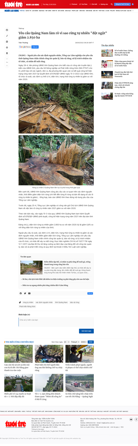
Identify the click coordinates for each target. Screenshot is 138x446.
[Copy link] (6, 36)
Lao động (35, 10)
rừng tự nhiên (28, 302)
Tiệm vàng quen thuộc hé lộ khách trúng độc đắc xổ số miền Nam (124, 63)
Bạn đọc (42, 10)
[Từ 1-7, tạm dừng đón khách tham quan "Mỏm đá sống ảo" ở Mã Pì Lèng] (49, 383)
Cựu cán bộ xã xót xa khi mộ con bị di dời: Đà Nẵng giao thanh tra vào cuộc (16, 368)
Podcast (74, 4)
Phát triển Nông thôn (27, 306)
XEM (90, 342)
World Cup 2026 (121, 10)
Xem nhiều (17, 411)
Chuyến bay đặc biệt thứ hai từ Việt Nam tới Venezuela (124, 74)
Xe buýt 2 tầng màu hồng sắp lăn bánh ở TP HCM (124, 95)
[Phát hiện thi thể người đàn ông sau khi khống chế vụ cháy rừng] (49, 354)
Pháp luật (75, 10)
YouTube (84, 4)
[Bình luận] (6, 42)
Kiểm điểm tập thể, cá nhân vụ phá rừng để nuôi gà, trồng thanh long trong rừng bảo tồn (67, 263)
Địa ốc (129, 10)
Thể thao (101, 10)
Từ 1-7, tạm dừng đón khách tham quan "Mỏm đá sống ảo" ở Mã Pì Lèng (48, 397)
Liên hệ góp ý (115, 427)
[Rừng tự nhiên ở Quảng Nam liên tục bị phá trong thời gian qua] (56, 160)
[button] (7, 58)
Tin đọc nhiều (107, 45)
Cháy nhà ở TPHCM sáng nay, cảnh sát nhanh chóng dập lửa (124, 85)
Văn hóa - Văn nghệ (85, 10)
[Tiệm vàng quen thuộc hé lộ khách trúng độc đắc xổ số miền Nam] (107, 63)
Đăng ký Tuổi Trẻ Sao (122, 4)
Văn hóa (81, 411)
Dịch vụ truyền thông (87, 427)
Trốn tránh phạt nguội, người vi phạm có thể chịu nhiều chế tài (78, 368)
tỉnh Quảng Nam (61, 302)
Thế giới (34, 411)
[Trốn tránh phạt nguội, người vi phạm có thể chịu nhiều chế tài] (79, 354)
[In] (6, 48)
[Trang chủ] (11, 11)
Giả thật (119, 411)
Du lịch (65, 411)
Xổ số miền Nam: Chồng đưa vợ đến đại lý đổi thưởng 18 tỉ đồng (124, 53)
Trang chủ (3, 411)
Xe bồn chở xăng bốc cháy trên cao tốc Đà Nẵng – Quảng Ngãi (79, 395)
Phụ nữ (112, 10)
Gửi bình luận (86, 331)
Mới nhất (11, 411)
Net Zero (48, 10)
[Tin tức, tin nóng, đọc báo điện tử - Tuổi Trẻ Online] (15, 4)
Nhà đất (106, 411)
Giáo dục (68, 10)
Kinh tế (54, 10)
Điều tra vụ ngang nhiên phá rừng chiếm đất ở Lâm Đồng (45, 285)
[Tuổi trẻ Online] (16, 424)
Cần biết (94, 4)
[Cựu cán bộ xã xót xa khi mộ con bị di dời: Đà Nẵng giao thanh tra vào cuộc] (18, 354)
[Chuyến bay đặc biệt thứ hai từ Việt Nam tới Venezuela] (107, 74)
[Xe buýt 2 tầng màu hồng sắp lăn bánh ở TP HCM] (107, 96)
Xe (62, 411)
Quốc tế (28, 10)
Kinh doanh (49, 411)
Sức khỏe (61, 10)
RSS (122, 427)
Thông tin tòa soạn (37, 429)
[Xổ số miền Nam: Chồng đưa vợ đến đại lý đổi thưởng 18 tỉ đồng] (107, 53)
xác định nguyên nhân (44, 302)
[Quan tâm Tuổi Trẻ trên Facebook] (136, 419)
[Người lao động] (32, 4)
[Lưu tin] (6, 53)
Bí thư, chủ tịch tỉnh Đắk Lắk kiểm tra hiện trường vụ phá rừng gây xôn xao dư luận (56, 279)
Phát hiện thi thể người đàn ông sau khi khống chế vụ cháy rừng (48, 368)
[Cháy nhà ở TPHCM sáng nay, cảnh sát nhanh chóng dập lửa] (107, 85)
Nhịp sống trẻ (73, 411)
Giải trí (95, 10)
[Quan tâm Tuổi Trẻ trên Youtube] (131, 419)
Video (23, 411)
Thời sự (22, 10)
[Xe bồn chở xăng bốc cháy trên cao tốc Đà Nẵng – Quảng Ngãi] (79, 383)
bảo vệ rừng (74, 302)
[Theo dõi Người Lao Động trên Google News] (25, 47)
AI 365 (107, 10)
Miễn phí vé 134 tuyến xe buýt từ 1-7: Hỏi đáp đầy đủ (17, 395)
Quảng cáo (104, 4)
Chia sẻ (35, 47)
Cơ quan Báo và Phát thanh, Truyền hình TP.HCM (47, 431)
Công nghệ (56, 411)
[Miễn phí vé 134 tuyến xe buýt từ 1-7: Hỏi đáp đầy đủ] (18, 383)
